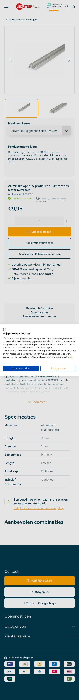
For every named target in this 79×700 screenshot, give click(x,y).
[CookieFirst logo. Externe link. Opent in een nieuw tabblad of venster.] (4, 329)
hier (71, 356)
